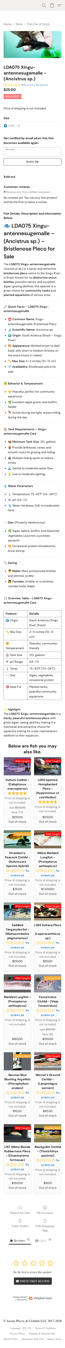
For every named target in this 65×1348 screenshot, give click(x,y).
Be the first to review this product (32, 1272)
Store (19, 24)
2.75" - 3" (14, 126)
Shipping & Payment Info (42, 1333)
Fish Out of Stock (38, 24)
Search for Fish (20, 1213)
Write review (27, 84)
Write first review (34, 1281)
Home (7, 24)
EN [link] (24, 1328)
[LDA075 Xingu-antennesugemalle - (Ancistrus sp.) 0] (32, 44)
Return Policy (11, 1339)
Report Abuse (54, 1339)
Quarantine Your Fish (33, 1339)
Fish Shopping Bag (45, 1228)
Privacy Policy (17, 1333)
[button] (44, 5)
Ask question (41, 84)
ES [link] (29, 1328)
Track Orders (20, 1226)
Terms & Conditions (45, 1328)
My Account (45, 1213)
